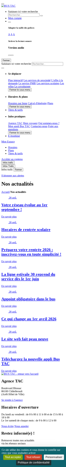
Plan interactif (15, 80)
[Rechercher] (41, 15)
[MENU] (2, 3)
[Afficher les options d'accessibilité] (9, 22)
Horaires (12, 147)
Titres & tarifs (15, 153)
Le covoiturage (22, 86)
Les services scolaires (48, 83)
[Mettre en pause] (12, 55)
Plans (50, 103)
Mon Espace (8, 141)
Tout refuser (33, 457)
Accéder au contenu (12, 159)
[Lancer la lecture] (9, 55)
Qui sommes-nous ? (48, 123)
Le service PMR (27, 83)
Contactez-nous (39, 126)
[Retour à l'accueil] (8, 5)
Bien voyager (30, 123)
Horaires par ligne (17, 103)
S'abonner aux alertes (12, 175)
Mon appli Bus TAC (19, 126)
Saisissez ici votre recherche (23, 11)
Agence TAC (15, 123)
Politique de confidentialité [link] (34, 462)
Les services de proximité (37, 80)
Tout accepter (13, 457)
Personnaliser (54, 457)
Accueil (5, 192)
